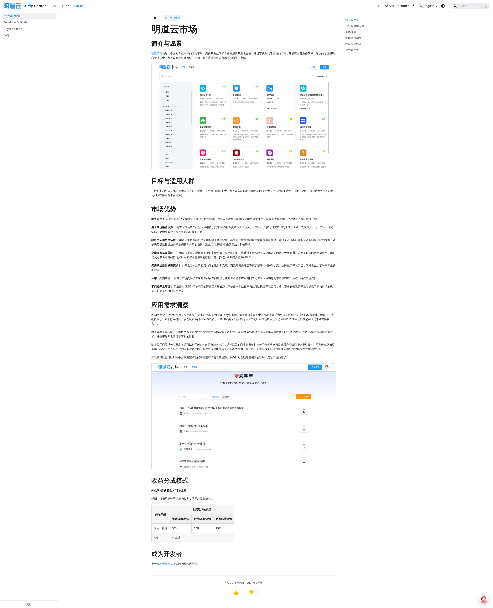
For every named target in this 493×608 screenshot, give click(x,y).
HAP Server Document (394, 6)
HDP (65, 6)
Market (78, 6)
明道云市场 (158, 53)
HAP (54, 6)
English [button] (429, 6)
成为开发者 (352, 50)
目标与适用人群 (354, 26)
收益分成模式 (353, 44)
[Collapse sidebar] (29, 604)
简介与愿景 (352, 20)
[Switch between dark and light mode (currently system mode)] (443, 6)
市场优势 (350, 32)
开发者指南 (163, 563)
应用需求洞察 (353, 38)
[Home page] (155, 18)
